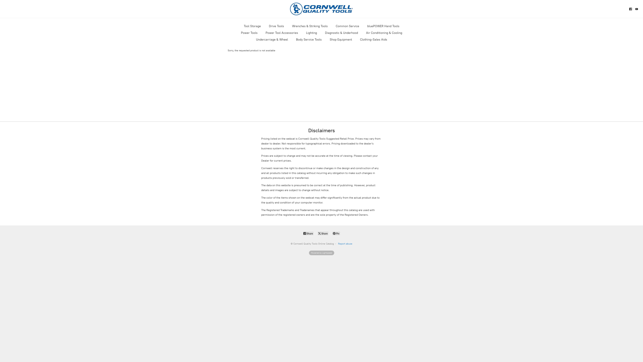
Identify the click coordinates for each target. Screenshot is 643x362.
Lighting (311, 33)
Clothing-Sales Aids (373, 39)
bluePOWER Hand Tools (383, 26)
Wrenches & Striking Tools (310, 26)
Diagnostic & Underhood (341, 33)
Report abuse (345, 243)
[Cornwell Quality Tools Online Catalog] (321, 9)
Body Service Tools (309, 39)
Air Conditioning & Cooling (384, 33)
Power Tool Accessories (282, 33)
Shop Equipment (341, 39)
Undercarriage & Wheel (272, 39)
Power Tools (249, 33)
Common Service (347, 26)
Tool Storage (252, 26)
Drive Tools (276, 26)
